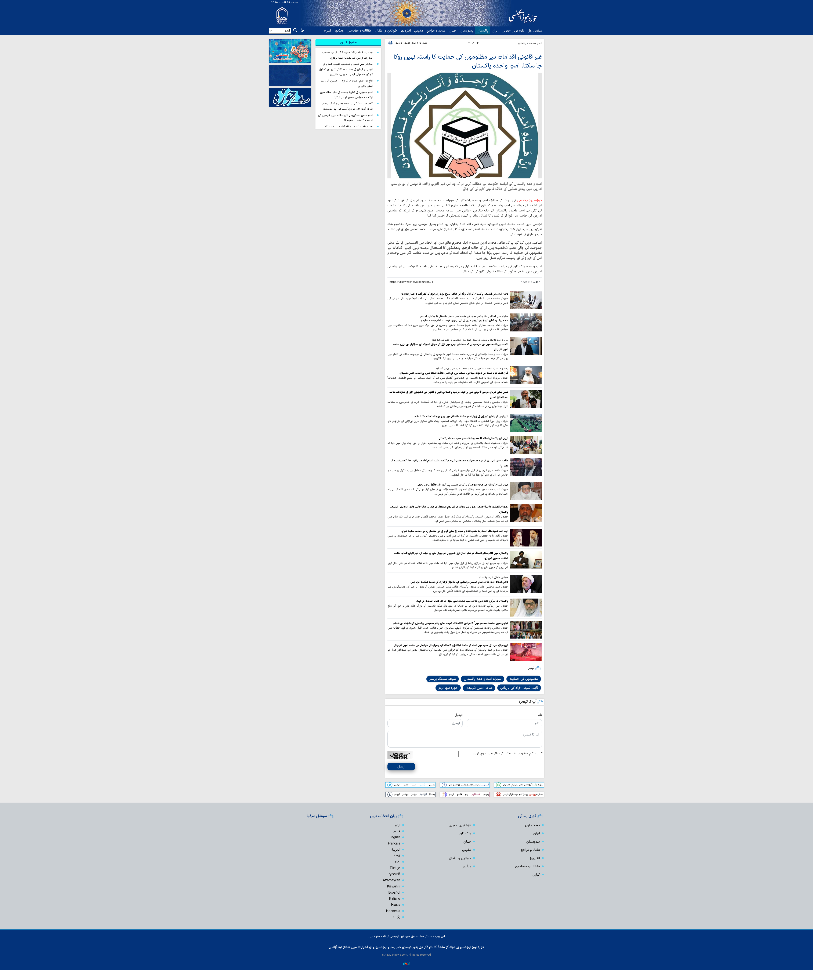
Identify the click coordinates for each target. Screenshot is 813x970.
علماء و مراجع (435, 30)
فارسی (396, 831)
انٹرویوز (406, 30)
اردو (397, 825)
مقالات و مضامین (359, 30)
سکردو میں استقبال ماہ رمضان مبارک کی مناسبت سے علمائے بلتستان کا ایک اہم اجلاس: (463, 316)
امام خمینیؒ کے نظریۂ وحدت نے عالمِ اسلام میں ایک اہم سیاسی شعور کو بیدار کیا (346, 94)
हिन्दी (396, 855)
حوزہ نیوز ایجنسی (529, 200)
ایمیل (459, 714)
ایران (495, 30)
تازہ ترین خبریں (513, 30)
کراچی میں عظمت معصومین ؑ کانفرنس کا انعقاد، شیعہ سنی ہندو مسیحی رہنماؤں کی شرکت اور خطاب (450, 623)
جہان (452, 30)
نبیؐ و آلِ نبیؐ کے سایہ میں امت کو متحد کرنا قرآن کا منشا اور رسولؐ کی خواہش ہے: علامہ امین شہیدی (451, 645)
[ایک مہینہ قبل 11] (526, 375)
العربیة (395, 849)
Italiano (394, 898)
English (395, 837)
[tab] (348, 42)
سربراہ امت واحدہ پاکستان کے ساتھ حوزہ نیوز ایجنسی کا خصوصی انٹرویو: (470, 340)
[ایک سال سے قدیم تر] (526, 300)
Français (394, 843)
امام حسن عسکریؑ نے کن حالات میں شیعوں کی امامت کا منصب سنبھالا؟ (345, 118)
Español (394, 892)
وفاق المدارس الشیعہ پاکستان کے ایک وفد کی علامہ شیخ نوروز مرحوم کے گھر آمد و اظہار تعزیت (454, 294)
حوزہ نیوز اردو (448, 687)
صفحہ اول (535, 30)
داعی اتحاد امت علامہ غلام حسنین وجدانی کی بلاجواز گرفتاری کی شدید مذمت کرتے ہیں (459, 582)
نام (540, 714)
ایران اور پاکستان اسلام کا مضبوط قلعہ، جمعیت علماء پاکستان (473, 438)
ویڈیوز (339, 30)
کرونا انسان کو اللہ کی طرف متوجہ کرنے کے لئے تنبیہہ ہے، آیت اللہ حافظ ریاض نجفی (462, 485)
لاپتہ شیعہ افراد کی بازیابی (519, 687)
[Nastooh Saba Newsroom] (406, 964)
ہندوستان (466, 30)
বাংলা (397, 862)
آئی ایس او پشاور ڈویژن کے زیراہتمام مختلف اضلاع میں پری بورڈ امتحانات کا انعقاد (461, 416)
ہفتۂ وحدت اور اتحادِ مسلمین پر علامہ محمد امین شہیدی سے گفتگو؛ (472, 369)
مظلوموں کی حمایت (523, 679)
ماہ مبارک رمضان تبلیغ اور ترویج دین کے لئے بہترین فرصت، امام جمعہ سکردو (464, 321)
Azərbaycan (391, 880)
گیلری (327, 30)
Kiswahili (393, 886)
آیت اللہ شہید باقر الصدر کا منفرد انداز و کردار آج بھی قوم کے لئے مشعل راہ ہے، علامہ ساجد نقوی (454, 531)
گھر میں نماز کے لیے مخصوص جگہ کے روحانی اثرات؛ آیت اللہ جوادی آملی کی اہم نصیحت (347, 106)
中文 (396, 917)
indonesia (393, 911)
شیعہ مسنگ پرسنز (442, 679)
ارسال (401, 766)
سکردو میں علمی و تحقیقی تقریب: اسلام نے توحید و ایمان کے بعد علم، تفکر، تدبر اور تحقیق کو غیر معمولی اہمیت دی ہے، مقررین (346, 69)
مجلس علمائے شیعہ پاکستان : (492, 578)
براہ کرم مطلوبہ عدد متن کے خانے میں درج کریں (507, 753)
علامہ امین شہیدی (479, 687)
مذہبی (418, 30)
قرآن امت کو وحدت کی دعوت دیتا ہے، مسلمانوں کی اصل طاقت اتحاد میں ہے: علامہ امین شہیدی (454, 373)
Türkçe (395, 868)
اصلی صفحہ (535, 43)
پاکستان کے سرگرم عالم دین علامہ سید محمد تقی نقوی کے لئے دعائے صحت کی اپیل (462, 601)
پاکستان (482, 30)
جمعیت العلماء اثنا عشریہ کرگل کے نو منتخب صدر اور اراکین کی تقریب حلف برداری (347, 55)
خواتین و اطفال (386, 30)
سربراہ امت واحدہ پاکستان (482, 679)
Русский (393, 874)
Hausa (395, 905)
